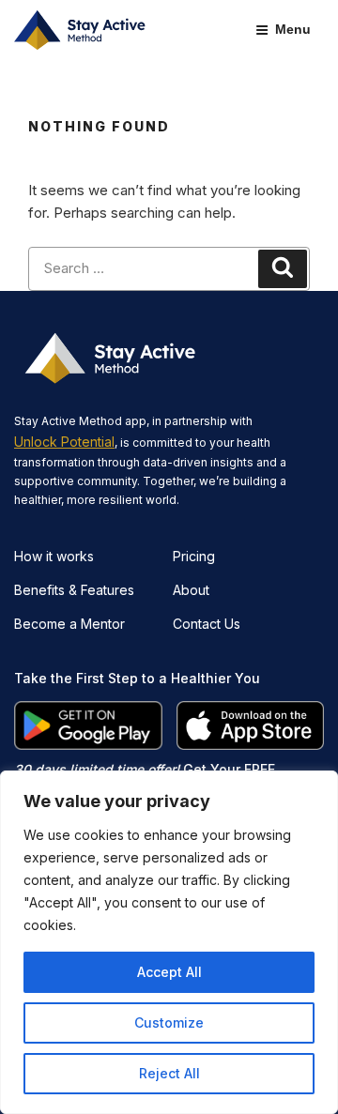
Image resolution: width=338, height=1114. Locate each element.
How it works (54, 556)
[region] (169, 942)
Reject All (169, 1073)
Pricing (194, 556)
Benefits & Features (74, 590)
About (191, 590)
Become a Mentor (69, 624)
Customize (169, 1022)
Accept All (169, 972)
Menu (293, 29)
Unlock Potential (64, 442)
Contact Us (206, 624)
